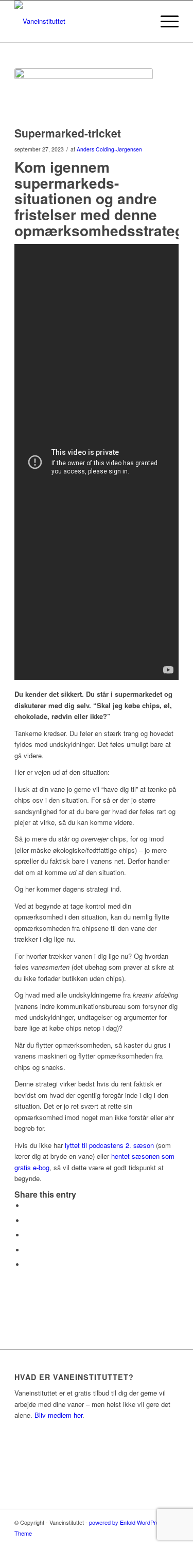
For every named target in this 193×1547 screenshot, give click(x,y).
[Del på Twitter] (27, 1221)
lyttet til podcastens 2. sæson (109, 1145)
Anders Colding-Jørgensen (109, 149)
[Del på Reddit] (27, 1250)
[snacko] (83, 94)
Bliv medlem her (58, 1415)
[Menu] (164, 21)
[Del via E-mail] (27, 1264)
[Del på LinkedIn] (27, 1235)
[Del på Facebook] (27, 1206)
